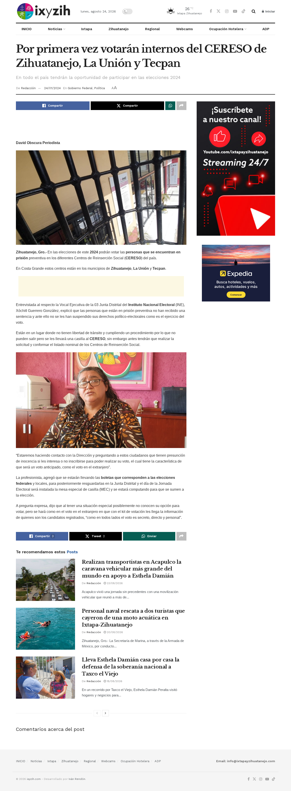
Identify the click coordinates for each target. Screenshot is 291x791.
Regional (152, 29)
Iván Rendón (77, 779)
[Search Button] (254, 11)
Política (99, 88)
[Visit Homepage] (44, 11)
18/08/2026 (114, 681)
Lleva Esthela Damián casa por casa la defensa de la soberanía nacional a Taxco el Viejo (130, 667)
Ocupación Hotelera (226, 29)
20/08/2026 (114, 632)
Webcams (184, 29)
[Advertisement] (101, 128)
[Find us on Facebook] (211, 11)
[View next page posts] (105, 713)
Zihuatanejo (118, 29)
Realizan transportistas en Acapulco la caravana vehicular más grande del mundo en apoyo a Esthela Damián (131, 569)
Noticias (55, 29)
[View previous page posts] (97, 713)
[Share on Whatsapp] (170, 105)
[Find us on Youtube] (235, 11)
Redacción (28, 88)
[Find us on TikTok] (243, 11)
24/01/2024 (52, 88)
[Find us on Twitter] (218, 11)
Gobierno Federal (80, 88)
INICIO (27, 29)
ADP (265, 29)
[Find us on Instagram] (226, 11)
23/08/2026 (114, 583)
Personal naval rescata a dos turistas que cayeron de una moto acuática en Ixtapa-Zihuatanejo (133, 618)
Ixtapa (86, 29)
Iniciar (269, 11)
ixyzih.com (34, 779)
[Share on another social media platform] (181, 105)
